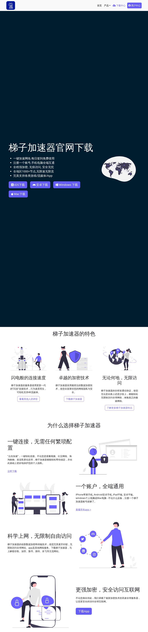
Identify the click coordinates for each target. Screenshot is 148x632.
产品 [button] (106, 5)
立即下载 (12, 471)
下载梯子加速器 (74, 399)
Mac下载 (19, 194)
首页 (99, 5)
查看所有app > (83, 509)
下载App (83, 611)
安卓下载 (42, 185)
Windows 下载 (68, 185)
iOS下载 (19, 185)
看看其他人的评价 (28, 399)
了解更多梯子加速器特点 (119, 407)
